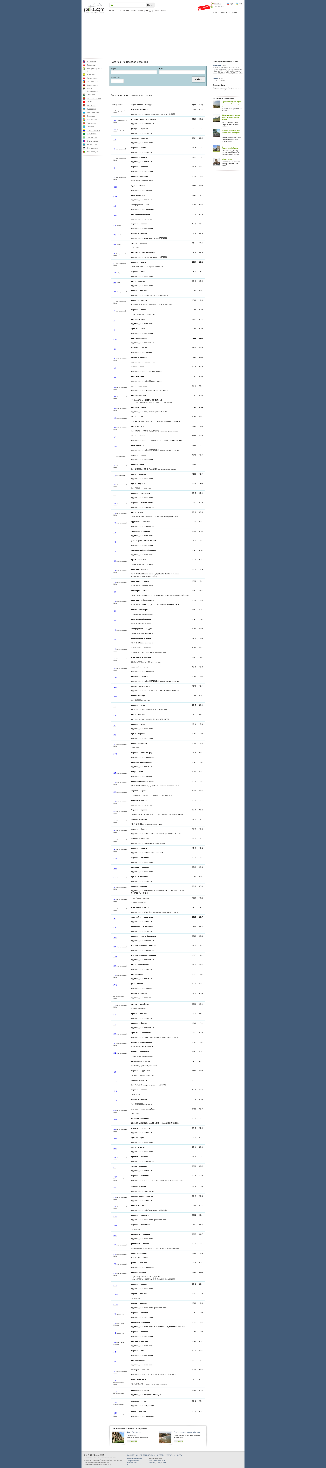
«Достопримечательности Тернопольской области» (231, 147)
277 (114, 706)
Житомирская (93, 78)
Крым (89, 102)
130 (114, 561)
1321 (115, 1391)
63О (115, 273)
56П (114, 206)
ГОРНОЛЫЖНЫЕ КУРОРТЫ (153, 1455)
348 (114, 928)
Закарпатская (93, 81)
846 (114, 1342)
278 (114, 716)
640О (115, 1235)
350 (114, 947)
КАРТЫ (179, 1455)
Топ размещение (133, 1461)
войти (215, 12)
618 (114, 1197)
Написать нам (218, 7)
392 (114, 1043)
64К (114, 282)
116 (114, 513)
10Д (114, 120)
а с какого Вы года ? (219, 80)
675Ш (115, 1295)
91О (115, 339)
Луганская (91, 105)
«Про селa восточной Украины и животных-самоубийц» (231, 132)
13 (114, 149)
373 (114, 1015)
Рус (231, 4)
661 (114, 1245)
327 (114, 773)
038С (115, 187)
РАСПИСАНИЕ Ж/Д (134, 1455)
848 (114, 1361)
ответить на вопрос (220, 92)
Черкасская (92, 144)
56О (115, 215)
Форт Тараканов (134, 1432)
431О (115, 1081)
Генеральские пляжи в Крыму (187, 1432)
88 (114, 320)
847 (114, 1352)
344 (114, 878)
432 (114, 1110)
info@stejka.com (104, 1462)
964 (114, 1371)
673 (114, 1273)
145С (115, 677)
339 (114, 792)
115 (114, 494)
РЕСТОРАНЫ (170, 1455)
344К (115, 868)
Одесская (91, 116)
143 (114, 649)
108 (114, 377)
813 (114, 1314)
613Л (115, 1177)
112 (114, 466)
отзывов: (132, 1441)
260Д (115, 697)
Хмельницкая (92, 141)
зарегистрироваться (229, 12)
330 (114, 782)
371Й (115, 985)
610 (114, 1158)
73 (114, 301)
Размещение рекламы (134, 1458)
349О (115, 937)
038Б (115, 196)
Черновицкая (92, 151)
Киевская (91, 94)
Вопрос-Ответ (219, 85)
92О (115, 349)
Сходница (217, 65)
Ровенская (91, 123)
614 (114, 1187)
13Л (114, 130)
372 (114, 1005)
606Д (115, 1139)
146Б (115, 687)
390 (114, 1034)
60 (114, 254)
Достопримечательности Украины (129, 1428)
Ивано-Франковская (92, 89)
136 (114, 570)
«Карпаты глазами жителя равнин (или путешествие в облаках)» (231, 117)
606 (114, 1129)
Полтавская (92, 119)
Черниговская (93, 148)
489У (115, 1120)
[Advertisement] (163, 36)
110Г (115, 446)
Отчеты (112, 10)
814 (114, 1323)
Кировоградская (94, 98)
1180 (115, 1380)
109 (114, 418)
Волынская (91, 65)
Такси (163, 10)
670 (114, 1254)
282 (114, 735)
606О (115, 1148)
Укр (240, 4)
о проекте (217, 3)
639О (115, 1216)
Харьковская (92, 134)
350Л (115, 956)
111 (114, 456)
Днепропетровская (94, 69)
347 (114, 909)
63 (114, 263)
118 (114, 542)
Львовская (91, 109)
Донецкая (91, 74)
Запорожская (92, 85)
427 (114, 1062)
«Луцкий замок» (227, 159)
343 (114, 811)
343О (115, 859)
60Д (114, 234)
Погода (148, 10)
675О (115, 1285)
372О (115, 994)
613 (114, 1167)
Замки (140, 10)
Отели (156, 10)
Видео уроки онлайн (134, 1465)
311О (115, 754)
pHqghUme (91, 61)
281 (114, 725)
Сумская (90, 126)
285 (114, 744)
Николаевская (93, 112)
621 (114, 1207)
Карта (133, 10)
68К (114, 292)
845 (114, 1333)
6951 (115, 1413)
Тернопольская (93, 130)
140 (114, 620)
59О (115, 225)
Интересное (123, 10)
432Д (115, 1100)
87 (114, 311)
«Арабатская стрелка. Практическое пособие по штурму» (231, 104)
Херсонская (92, 137)
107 (114, 358)
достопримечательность (157, 1461)
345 (114, 887)
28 (114, 177)
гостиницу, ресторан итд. (157, 1463)
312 (114, 763)
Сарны (215, 78)
